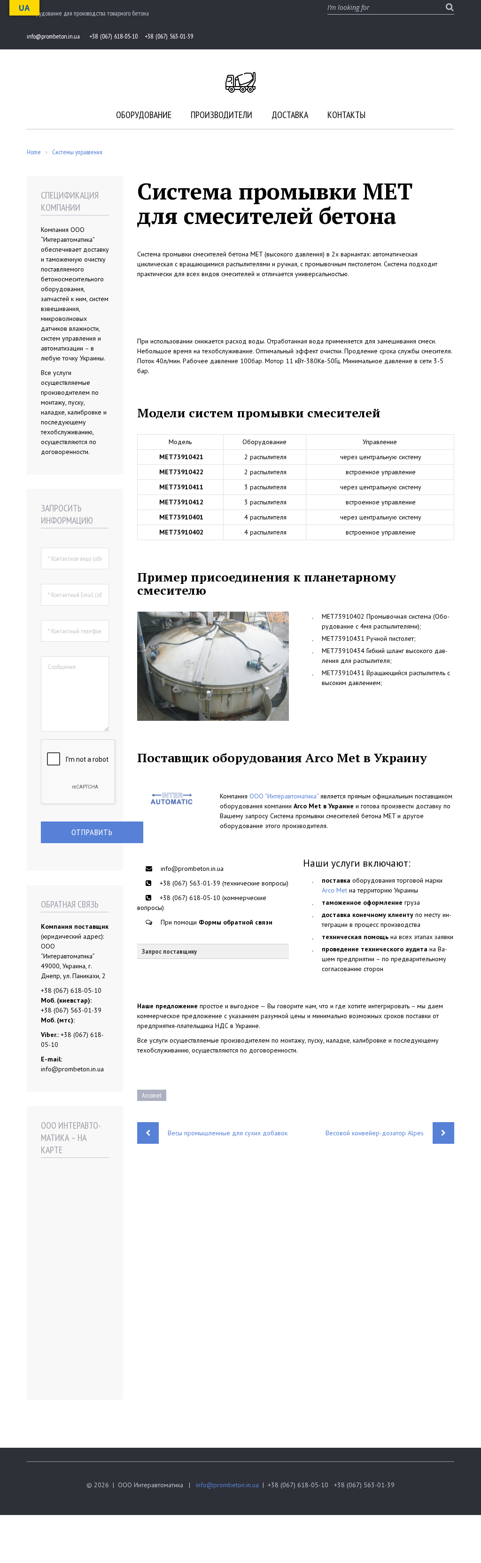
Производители (221, 115)
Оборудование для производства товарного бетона (88, 13)
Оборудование (143, 115)
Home (34, 152)
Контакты (346, 115)
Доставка (290, 115)
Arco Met (334, 890)
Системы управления (77, 152)
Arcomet (152, 1095)
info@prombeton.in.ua (227, 1485)
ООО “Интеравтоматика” (283, 796)
